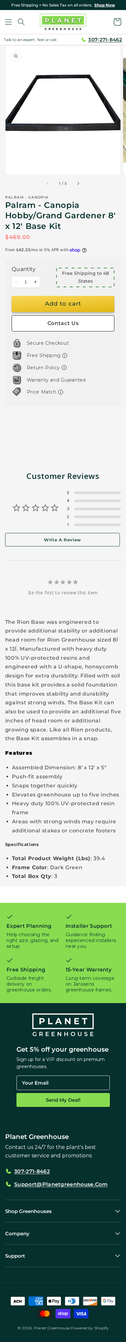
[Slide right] (78, 183)
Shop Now (104, 5)
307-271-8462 (105, 40)
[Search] (21, 22)
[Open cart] (117, 22)
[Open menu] (8, 22)
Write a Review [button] (62, 539)
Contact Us (63, 323)
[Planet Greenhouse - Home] (63, 22)
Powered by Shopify (90, 1328)
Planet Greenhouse (52, 1328)
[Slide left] (48, 183)
